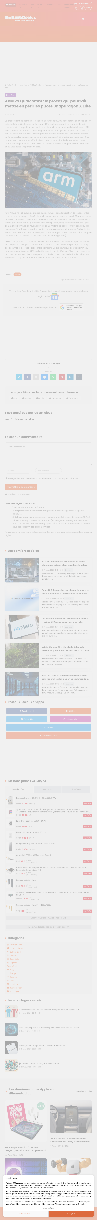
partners (19, 1183)
